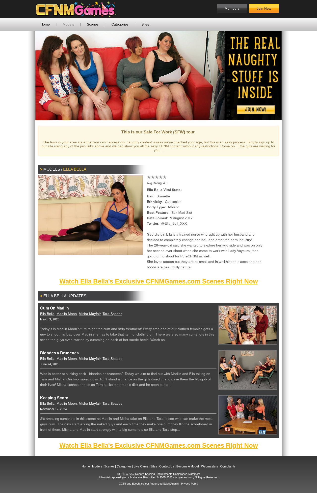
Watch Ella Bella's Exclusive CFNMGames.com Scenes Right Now (158, 281)
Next (289, 75)
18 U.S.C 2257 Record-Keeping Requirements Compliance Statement (158, 473)
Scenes (93, 24)
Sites (145, 24)
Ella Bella (47, 314)
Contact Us (166, 466)
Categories (120, 24)
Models (68, 24)
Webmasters (209, 466)
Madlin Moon (66, 314)
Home (45, 24)
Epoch (136, 483)
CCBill (122, 483)
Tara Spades (112, 314)
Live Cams (141, 466)
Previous (28, 75)
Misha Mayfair (90, 314)
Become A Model (187, 466)
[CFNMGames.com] (75, 9)
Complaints (228, 466)
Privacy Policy (189, 483)
